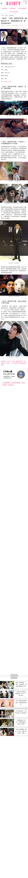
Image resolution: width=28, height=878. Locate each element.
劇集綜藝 (11, 15)
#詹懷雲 (5, 385)
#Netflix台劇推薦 (16, 382)
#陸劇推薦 (4, 8)
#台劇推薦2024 (6, 382)
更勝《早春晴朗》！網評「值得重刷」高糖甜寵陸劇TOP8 (21, 684)
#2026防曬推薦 (22, 8)
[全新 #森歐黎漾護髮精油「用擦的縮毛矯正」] (7, 703)
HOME (2, 15)
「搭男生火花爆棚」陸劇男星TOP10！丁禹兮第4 (21, 693)
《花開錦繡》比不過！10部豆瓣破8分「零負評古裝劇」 (21, 722)
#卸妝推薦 (12, 8)
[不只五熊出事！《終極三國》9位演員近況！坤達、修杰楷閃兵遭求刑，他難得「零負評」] (7, 714)
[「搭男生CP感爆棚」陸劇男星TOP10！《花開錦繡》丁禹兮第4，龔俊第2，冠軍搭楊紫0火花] (7, 694)
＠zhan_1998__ (8, 81)
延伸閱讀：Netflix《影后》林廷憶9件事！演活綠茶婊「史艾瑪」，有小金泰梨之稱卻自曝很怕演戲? (13, 363)
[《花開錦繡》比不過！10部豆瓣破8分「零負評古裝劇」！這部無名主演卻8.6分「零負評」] (7, 723)
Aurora (21, 25)
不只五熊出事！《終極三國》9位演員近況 (21, 712)
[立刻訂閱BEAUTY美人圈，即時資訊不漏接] (14, 374)
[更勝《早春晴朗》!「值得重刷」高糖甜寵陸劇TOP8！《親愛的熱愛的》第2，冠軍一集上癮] (7, 685)
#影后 (23, 382)
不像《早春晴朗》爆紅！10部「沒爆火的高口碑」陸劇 (21, 731)
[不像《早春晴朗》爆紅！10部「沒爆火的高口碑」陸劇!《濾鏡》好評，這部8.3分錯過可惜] (7, 732)
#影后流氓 (10, 385)
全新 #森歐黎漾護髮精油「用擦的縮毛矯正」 (21, 702)
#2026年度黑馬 (14, 11)
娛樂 (7, 15)
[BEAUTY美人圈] (13, 3)
